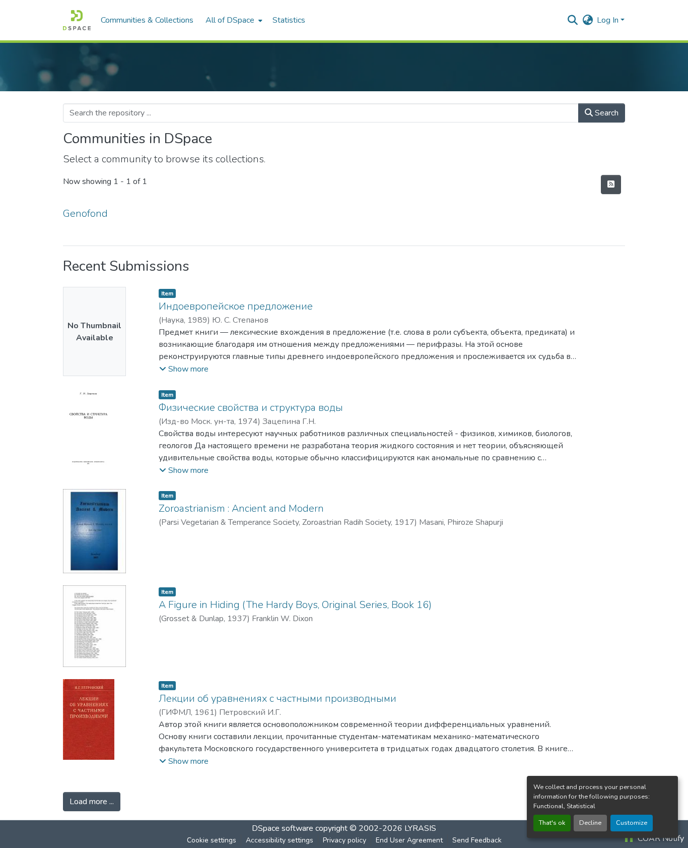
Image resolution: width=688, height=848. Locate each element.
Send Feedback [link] (477, 840)
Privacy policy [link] (344, 840)
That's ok (552, 822)
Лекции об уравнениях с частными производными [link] (277, 698)
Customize (631, 822)
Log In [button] (609, 20)
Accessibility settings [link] (279, 840)
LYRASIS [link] (420, 828)
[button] (77, 20)
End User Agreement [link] (409, 840)
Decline (590, 822)
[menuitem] (232, 20)
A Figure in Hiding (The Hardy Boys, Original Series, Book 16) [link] (295, 605)
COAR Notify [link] (660, 838)
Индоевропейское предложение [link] (236, 306)
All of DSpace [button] (229, 20)
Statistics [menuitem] (288, 20)
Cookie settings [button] (211, 840)
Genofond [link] (85, 213)
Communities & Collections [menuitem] (147, 20)
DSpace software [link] (282, 828)
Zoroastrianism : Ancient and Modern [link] (241, 508)
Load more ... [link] (92, 801)
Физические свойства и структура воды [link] (251, 407)
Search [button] (605, 112)
